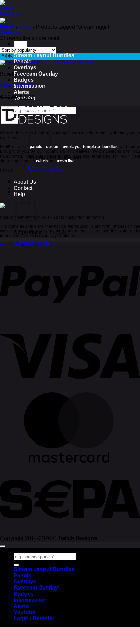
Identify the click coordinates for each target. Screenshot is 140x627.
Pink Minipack (17, 86)
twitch (42, 161)
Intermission (30, 600)
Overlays (25, 67)
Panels (22, 575)
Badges (24, 80)
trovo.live (66, 161)
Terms (28, 244)
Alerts (21, 92)
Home (7, 27)
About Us (25, 182)
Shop (25, 27)
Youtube (24, 612)
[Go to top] (2, 546)
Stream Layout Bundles (44, 55)
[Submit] (16, 565)
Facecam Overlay (36, 74)
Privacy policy (10, 244)
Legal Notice (46, 244)
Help (19, 194)
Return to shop (45, 169)
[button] (20, 44)
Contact (23, 188)
